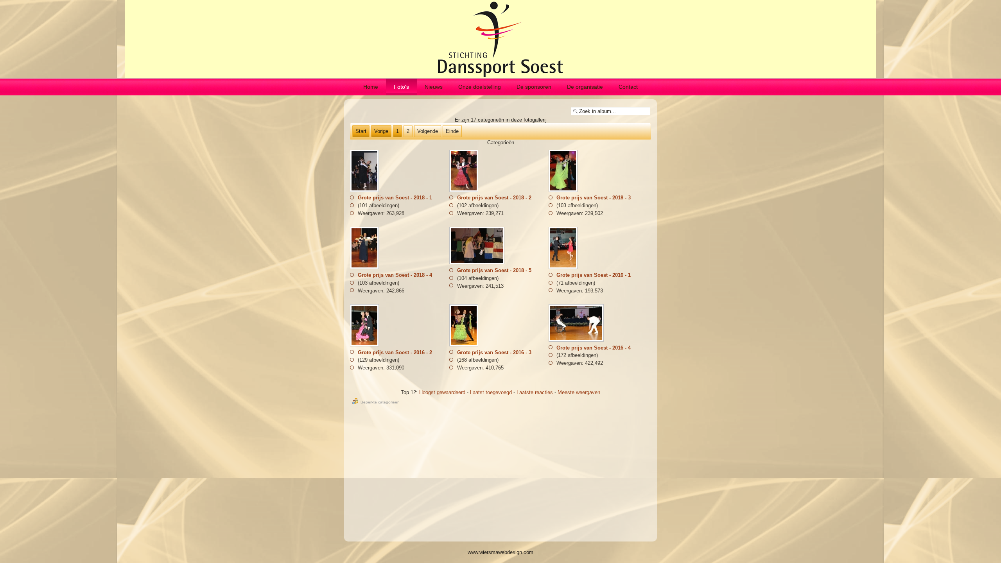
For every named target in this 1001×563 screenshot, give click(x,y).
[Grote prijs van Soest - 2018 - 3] (564, 190)
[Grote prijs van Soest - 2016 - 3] (464, 345)
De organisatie (585, 87)
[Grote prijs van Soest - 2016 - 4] (577, 340)
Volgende (427, 131)
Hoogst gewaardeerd (442, 392)
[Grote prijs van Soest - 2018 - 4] (365, 268)
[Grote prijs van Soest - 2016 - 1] (564, 268)
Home (370, 87)
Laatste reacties (535, 392)
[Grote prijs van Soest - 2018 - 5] (477, 263)
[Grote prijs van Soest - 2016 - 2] (365, 345)
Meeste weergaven (579, 392)
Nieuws (434, 87)
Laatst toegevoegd (491, 392)
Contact (628, 87)
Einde (452, 131)
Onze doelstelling (479, 87)
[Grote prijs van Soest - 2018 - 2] (464, 190)
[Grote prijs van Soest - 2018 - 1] (365, 190)
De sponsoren (534, 87)
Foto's (401, 87)
